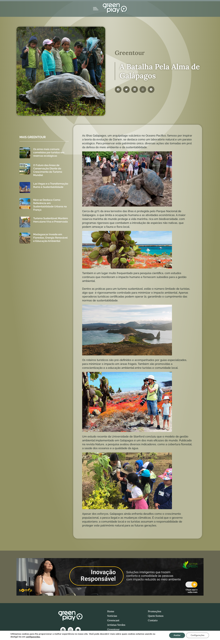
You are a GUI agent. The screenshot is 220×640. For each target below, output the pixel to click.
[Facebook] (63, 629)
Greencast (113, 620)
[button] (118, 89)
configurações (33, 636)
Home (110, 611)
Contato (153, 620)
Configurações (197, 635)
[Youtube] (78, 629)
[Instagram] (70, 629)
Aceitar (177, 635)
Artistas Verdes (116, 624)
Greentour (113, 629)
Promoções (154, 611)
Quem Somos (155, 615)
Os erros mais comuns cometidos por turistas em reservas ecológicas (48, 152)
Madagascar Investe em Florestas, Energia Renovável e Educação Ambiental (50, 237)
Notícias (112, 615)
